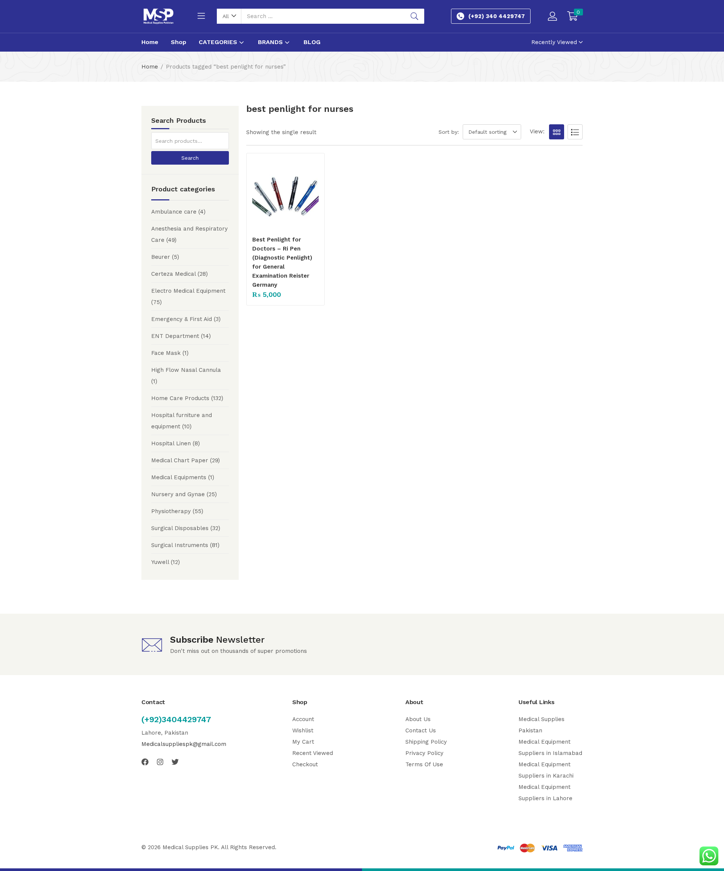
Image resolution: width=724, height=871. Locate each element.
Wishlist (302, 730)
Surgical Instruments (179, 545)
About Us (418, 719)
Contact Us (420, 730)
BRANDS (271, 42)
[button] (229, 16)
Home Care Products (180, 398)
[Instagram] (160, 762)
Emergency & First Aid (181, 319)
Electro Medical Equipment (188, 290)
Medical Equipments (178, 477)
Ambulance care (173, 211)
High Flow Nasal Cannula (186, 370)
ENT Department (175, 336)
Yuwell (160, 562)
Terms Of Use (424, 764)
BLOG (312, 42)
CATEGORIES (219, 42)
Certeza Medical (173, 273)
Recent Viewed (312, 753)
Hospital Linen (171, 443)
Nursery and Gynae (178, 494)
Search (190, 158)
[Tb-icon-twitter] (175, 762)
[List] (575, 131)
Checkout (305, 764)
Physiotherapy (171, 511)
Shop (178, 42)
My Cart (303, 741)
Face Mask (166, 353)
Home (149, 42)
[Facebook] (145, 762)
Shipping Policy (426, 741)
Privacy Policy (424, 753)
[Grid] (556, 131)
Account (303, 719)
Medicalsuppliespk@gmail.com (183, 744)
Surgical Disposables (180, 528)
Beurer (160, 257)
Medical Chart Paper (179, 460)
